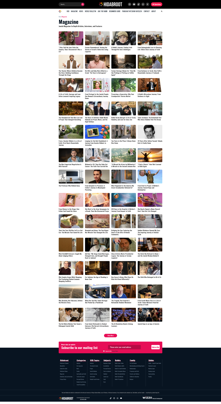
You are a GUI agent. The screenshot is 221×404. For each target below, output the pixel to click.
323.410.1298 (83, 399)
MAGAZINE (74, 11)
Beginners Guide (107, 363)
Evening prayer (151, 371)
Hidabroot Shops (64, 371)
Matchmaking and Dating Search (137, 366)
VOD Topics (94, 360)
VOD (68, 11)
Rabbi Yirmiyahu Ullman (120, 371)
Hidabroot (64, 360)
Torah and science (81, 376)
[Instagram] (129, 4)
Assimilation (106, 366)
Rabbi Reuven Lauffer (119, 366)
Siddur (151, 360)
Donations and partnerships (66, 376)
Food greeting (151, 374)
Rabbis (118, 360)
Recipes (131, 379)
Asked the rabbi (63, 368)
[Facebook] (147, 4)
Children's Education (134, 376)
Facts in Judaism (107, 371)
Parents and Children (134, 374)
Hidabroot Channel (64, 363)
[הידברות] (110, 4)
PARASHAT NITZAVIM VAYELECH (132, 11)
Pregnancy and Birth (134, 371)
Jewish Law (105, 376)
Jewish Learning (93, 374)
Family (78, 371)
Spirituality (92, 376)
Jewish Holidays (93, 371)
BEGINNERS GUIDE (114, 11)
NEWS (81, 11)
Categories (81, 360)
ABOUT (153, 11)
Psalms (150, 376)
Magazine (62, 374)
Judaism (78, 363)
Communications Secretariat (83, 397)
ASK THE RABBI (102, 11)
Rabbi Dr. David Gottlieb (120, 368)
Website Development (157, 398)
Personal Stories (80, 379)
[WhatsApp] (143, 4)
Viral (104, 382)
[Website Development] (147, 398)
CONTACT (147, 11)
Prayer (91, 368)
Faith (104, 379)
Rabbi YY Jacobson (119, 379)
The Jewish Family (94, 366)
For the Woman (133, 363)
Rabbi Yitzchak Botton (120, 374)
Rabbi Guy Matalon (119, 376)
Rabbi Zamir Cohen (119, 363)
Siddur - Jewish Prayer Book (154, 363)
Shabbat (105, 374)
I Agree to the (111, 351)
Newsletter (62, 366)
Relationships (133, 368)
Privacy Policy (115, 351)
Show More (110, 336)
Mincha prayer (151, 368)
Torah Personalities (81, 385)
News (78, 368)
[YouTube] (134, 4)
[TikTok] (138, 4)
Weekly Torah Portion (81, 382)
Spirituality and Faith (81, 374)
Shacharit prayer (152, 366)
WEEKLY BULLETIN (90, 11)
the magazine (80, 366)
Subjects (107, 360)
